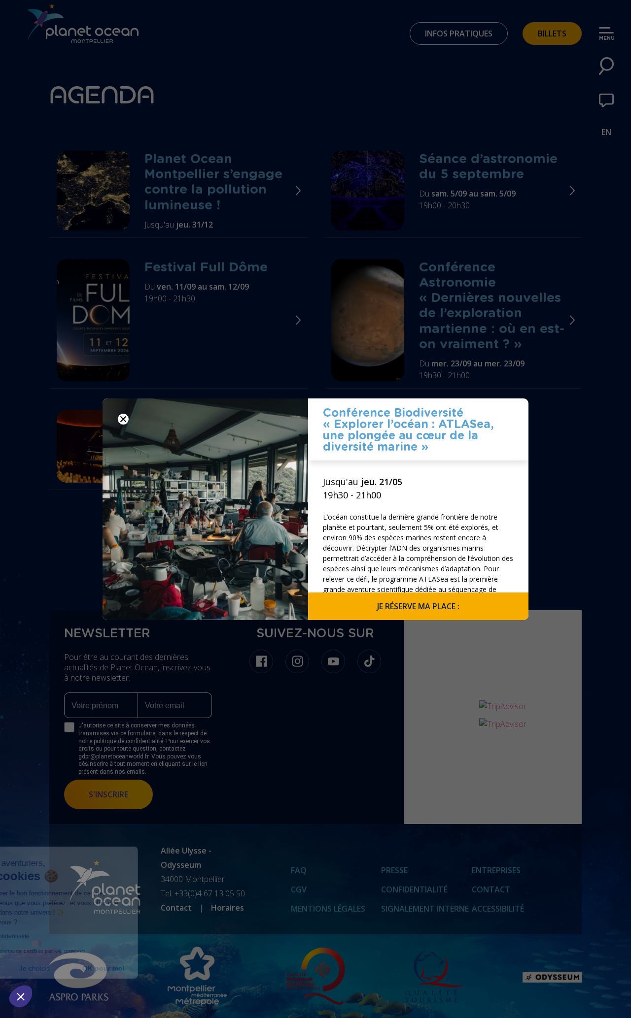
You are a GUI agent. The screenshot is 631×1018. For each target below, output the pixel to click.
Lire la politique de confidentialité (64, 936)
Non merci (44, 968)
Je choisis (113, 968)
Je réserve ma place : (418, 606)
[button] (21, 996)
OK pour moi (182, 968)
